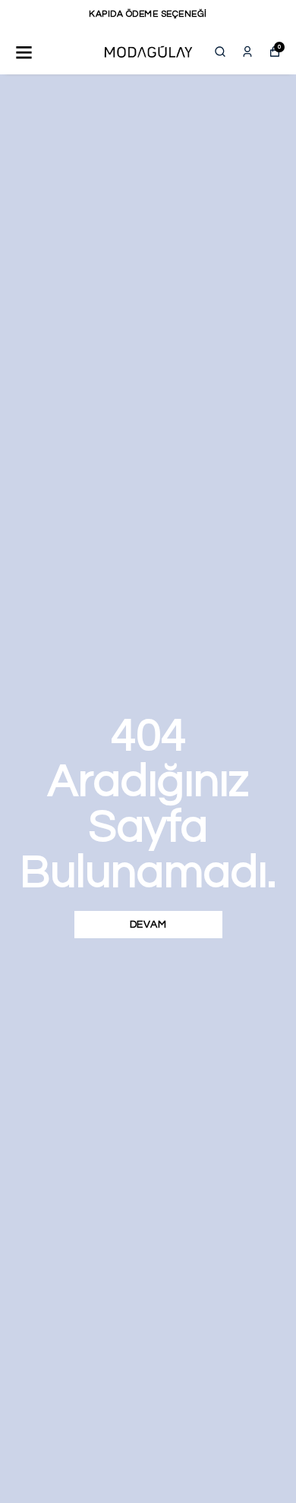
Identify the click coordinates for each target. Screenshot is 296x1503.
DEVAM (148, 924)
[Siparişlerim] (247, 52)
